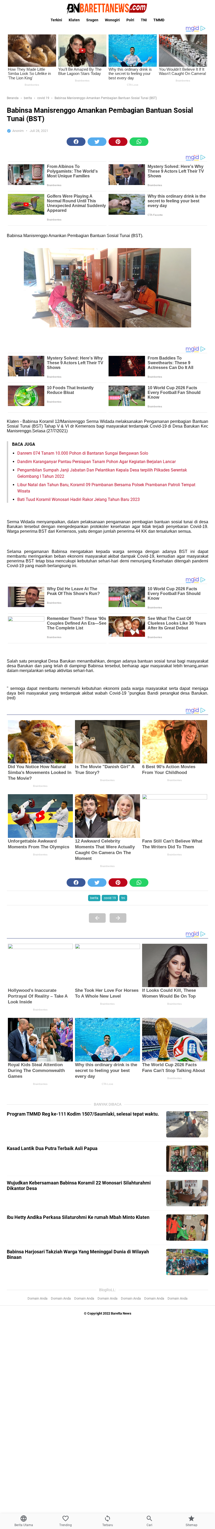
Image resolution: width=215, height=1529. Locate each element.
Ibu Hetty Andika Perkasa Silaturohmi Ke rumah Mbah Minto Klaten (78, 1217)
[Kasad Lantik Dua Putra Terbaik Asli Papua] (187, 1159)
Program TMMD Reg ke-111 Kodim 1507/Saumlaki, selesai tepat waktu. (83, 1114)
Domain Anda (37, 1298)
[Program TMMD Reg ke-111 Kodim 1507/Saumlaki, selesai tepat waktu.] (187, 1124)
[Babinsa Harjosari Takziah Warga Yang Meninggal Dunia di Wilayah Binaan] (187, 1262)
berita (94, 898)
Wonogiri (112, 20)
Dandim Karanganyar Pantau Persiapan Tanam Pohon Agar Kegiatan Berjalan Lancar (96, 461)
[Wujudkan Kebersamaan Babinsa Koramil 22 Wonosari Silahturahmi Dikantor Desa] (187, 1193)
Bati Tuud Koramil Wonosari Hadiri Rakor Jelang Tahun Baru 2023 (78, 499)
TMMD (158, 20)
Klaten (74, 20)
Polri (130, 20)
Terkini (56, 20)
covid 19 (110, 898)
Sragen (92, 20)
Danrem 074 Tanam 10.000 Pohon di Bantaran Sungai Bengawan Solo (82, 453)
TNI (144, 20)
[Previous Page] (97, 918)
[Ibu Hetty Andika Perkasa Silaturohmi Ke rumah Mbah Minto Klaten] (187, 1227)
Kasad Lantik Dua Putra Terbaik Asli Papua (52, 1148)
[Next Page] (118, 918)
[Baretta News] (107, 8)
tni (123, 898)
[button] (76, 141)
